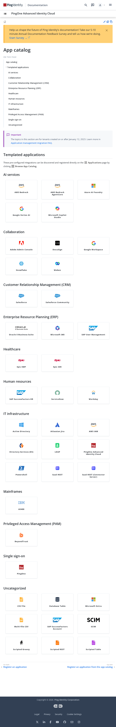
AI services (13, 72)
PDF (107, 21)
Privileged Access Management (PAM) (26, 114)
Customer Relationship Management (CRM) (28, 83)
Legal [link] (36, 714)
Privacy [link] (47, 714)
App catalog (11, 62)
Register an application (15, 667)
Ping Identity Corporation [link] (66, 699)
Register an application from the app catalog (90, 667)
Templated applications (18, 67)
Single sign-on (14, 119)
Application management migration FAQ (31, 142)
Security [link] (58, 714)
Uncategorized (15, 125)
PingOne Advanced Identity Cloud (33, 13)
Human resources (16, 98)
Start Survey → (18, 37)
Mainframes (13, 109)
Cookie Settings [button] (74, 714)
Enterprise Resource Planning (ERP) (24, 88)
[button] (101, 5)
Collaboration (14, 77)
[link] (13, 5)
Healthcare (13, 93)
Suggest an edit (104, 21)
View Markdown (111, 21)
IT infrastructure (15, 104)
